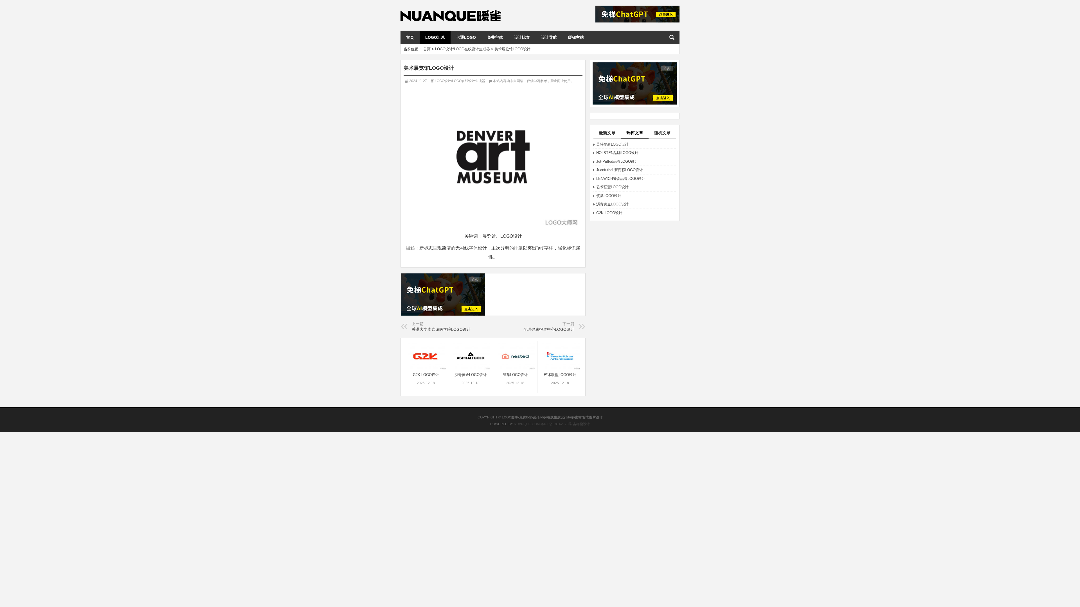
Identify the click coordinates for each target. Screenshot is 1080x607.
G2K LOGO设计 (609, 213)
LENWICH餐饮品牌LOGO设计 (620, 178)
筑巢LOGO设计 (608, 196)
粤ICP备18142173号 (556, 424)
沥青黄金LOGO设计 (612, 204)
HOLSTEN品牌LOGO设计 (617, 153)
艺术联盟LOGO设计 (612, 187)
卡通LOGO (466, 37)
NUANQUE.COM (527, 424)
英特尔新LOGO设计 (612, 144)
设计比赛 (522, 37)
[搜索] (672, 37)
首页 (410, 37)
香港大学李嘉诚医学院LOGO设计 (441, 329)
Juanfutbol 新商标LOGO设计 (619, 170)
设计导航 (549, 37)
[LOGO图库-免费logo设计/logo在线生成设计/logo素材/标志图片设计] (450, 7)
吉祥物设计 (581, 424)
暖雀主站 (576, 37)
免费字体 (495, 37)
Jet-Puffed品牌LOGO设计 (617, 161)
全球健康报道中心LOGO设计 (548, 329)
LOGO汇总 (435, 37)
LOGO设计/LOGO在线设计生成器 (462, 49)
